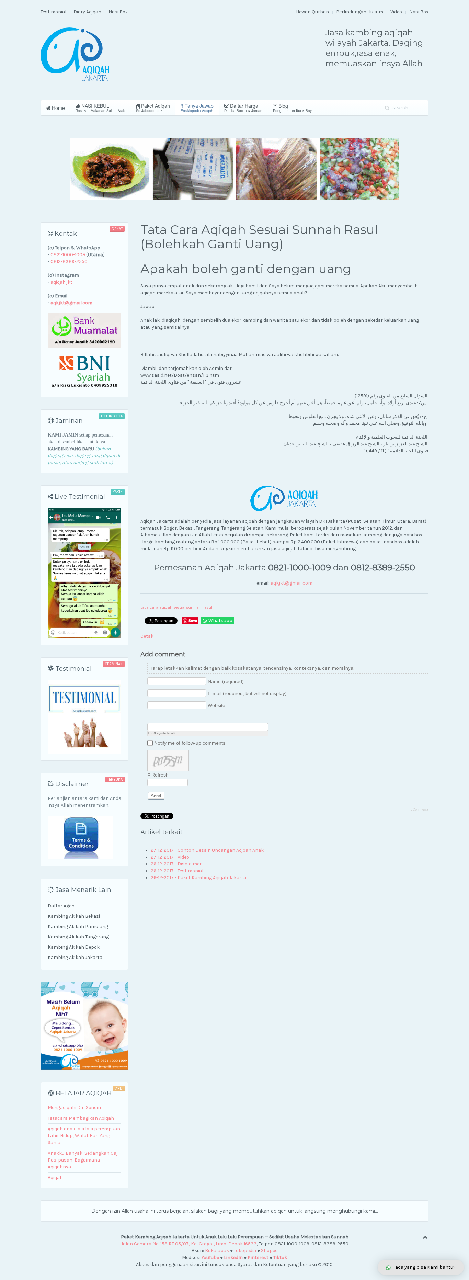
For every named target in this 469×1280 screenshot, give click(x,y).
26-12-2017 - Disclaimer (176, 864)
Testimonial (53, 12)
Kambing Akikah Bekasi (74, 916)
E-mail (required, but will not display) (247, 693)
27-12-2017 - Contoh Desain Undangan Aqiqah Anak (207, 850)
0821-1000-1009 (67, 255)
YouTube (210, 1257)
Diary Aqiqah (87, 12)
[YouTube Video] (151, 717)
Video (396, 12)
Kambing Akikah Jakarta (75, 957)
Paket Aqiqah (153, 107)
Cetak (146, 636)
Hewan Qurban (312, 12)
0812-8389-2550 (69, 261)
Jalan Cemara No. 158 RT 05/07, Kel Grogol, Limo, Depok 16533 (189, 1244)
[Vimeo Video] (177, 717)
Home (57, 107)
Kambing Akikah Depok (74, 947)
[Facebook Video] (160, 717)
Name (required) (226, 681)
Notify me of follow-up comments (189, 743)
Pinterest (258, 1257)
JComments (419, 809)
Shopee (269, 1251)
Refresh (160, 775)
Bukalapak (217, 1251)
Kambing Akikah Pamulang (78, 926)
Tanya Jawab (197, 107)
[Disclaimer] (80, 837)
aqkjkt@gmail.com (291, 583)
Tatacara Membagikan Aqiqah (81, 1118)
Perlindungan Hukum (359, 12)
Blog (292, 107)
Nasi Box (118, 12)
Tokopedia (245, 1251)
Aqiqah (55, 1177)
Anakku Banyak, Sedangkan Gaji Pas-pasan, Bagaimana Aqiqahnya (83, 1160)
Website (216, 705)
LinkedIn (233, 1257)
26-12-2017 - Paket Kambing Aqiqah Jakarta (198, 878)
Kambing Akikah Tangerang (78, 937)
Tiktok (280, 1257)
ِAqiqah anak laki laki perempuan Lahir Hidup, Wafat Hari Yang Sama (84, 1135)
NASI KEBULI (100, 107)
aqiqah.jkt (61, 282)
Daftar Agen (61, 906)
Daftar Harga (243, 107)
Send (156, 796)
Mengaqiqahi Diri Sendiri (74, 1107)
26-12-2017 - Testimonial (177, 871)
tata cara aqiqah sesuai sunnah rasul (176, 607)
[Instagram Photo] (168, 717)
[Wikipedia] (186, 717)
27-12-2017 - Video (170, 857)
